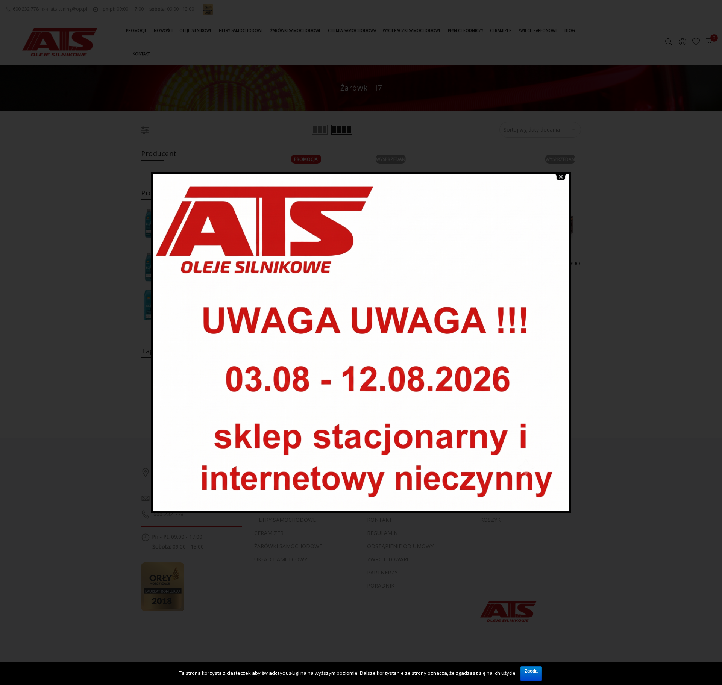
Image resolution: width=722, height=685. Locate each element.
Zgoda (531, 671)
